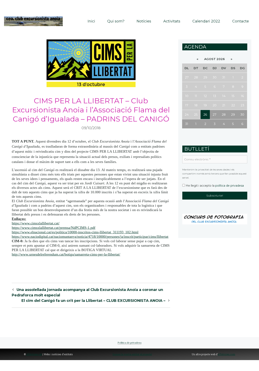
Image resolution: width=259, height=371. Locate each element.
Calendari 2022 (206, 21)
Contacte (240, 21)
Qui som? (115, 21)
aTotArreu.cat (34, 354)
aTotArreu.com (226, 354)
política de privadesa (229, 185)
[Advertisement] (129, 6)
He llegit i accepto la (214, 185)
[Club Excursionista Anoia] (33, 21)
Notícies (144, 21)
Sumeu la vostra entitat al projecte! (132, 354)
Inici (91, 21)
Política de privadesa (129, 342)
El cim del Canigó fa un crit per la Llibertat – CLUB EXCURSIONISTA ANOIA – (93, 300)
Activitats (171, 21)
